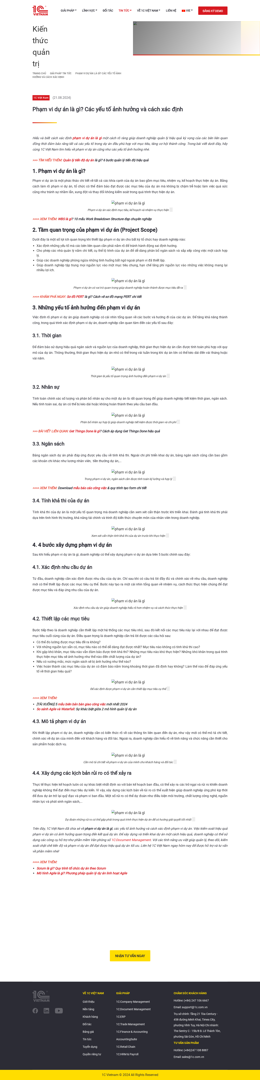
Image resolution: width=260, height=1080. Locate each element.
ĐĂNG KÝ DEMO (213, 11)
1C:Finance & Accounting (132, 1031)
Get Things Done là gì (84, 431)
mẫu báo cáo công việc (89, 488)
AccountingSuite (126, 1039)
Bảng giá (88, 1031)
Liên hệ (171, 10)
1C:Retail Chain (125, 1046)
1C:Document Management (131, 840)
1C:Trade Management (130, 1024)
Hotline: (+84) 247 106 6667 (191, 1000)
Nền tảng (88, 1009)
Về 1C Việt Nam (147, 10)
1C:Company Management (133, 1001)
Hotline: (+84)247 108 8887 (191, 1050)
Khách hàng (90, 1016)
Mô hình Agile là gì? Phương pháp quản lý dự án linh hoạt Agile (82, 873)
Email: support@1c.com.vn (191, 1007)
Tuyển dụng (90, 1046)
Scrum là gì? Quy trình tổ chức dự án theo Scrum (71, 868)
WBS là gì (65, 219)
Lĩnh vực (88, 10)
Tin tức (124, 10)
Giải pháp (67, 10)
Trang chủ (39, 73)
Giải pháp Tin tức (61, 73)
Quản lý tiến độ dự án (78, 160)
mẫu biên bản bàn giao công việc (81, 704)
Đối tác (108, 10)
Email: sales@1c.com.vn (189, 1056)
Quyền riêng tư (92, 1054)
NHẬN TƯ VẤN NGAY (130, 956)
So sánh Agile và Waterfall (55, 709)
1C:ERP (121, 1016)
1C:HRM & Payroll (127, 1054)
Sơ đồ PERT (75, 297)
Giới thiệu (88, 1001)
